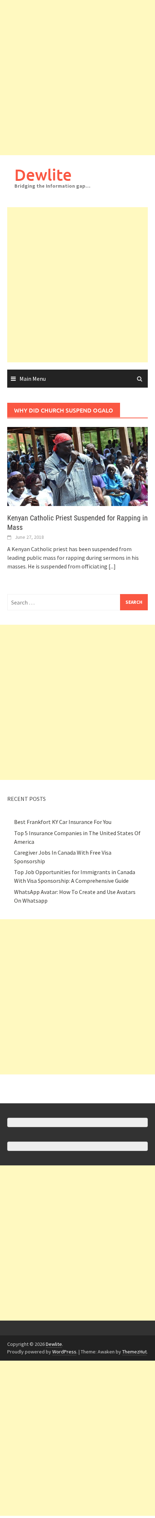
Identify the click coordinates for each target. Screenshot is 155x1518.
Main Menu (32, 378)
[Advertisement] (77, 77)
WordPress (64, 1351)
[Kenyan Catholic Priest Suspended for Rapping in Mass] (77, 465)
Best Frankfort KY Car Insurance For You (62, 821)
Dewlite (43, 174)
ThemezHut (134, 1351)
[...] (112, 566)
